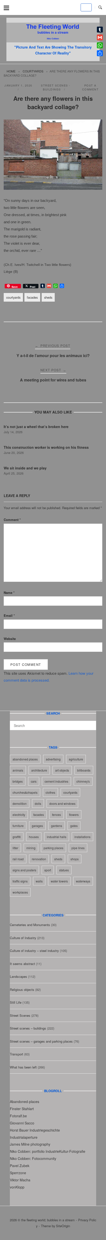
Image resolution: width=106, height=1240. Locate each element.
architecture (39, 770)
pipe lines (78, 848)
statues (64, 870)
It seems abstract (22, 963)
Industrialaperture (23, 1137)
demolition (20, 803)
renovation (39, 859)
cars (33, 781)
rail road (18, 859)
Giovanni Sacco (22, 1122)
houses (34, 837)
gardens (56, 826)
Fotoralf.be (18, 1115)
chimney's (83, 781)
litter (15, 848)
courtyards (33, 71)
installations (82, 837)
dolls (38, 803)
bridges (18, 781)
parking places (53, 848)
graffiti (17, 837)
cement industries (56, 781)
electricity (19, 814)
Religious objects (22, 989)
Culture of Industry (23, 937)
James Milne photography (30, 1144)
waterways (83, 881)
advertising (53, 759)
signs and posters (24, 870)
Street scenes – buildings (28, 1028)
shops (75, 859)
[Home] (53, 40)
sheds (48, 297)
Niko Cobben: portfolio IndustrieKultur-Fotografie (47, 1151)
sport (47, 870)
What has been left (23, 1067)
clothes (50, 792)
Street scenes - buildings (56, 87)
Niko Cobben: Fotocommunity (33, 1158)
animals (18, 770)
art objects (62, 770)
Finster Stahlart (22, 1108)
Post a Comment (90, 87)
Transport (16, 1054)
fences (56, 814)
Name (9, 592)
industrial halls (56, 837)
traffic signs (20, 881)
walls (39, 881)
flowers (74, 814)
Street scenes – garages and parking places (41, 1041)
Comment (12, 519)
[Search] (90, 723)
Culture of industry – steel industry (34, 950)
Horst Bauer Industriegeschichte (35, 1130)
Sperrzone (18, 1172)
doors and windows (62, 803)
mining (30, 848)
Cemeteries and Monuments (30, 924)
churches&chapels (25, 792)
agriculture (76, 759)
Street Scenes (20, 1015)
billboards (83, 770)
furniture (18, 826)
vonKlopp (17, 1187)
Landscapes (18, 976)
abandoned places (25, 759)
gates (74, 826)
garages (37, 826)
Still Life (15, 1002)
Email (9, 615)
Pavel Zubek (19, 1165)
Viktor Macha (20, 1179)
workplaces (20, 892)
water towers (59, 881)
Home (11, 71)
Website (10, 638)
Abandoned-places (24, 1101)
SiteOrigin (63, 1225)
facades (32, 297)
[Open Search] (100, 7)
